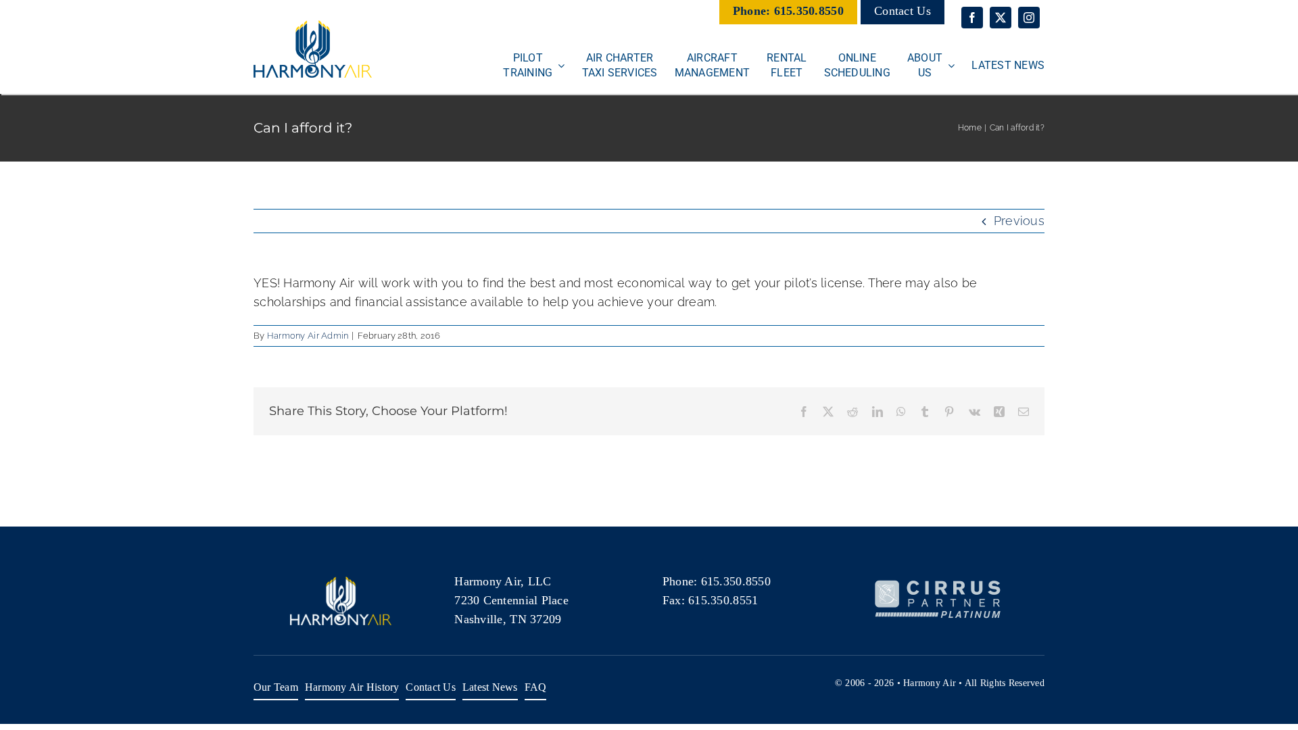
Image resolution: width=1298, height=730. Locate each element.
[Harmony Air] (313, 26)
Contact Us (902, 11)
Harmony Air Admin (308, 336)
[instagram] (1029, 17)
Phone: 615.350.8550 (788, 11)
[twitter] (1000, 17)
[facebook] (972, 17)
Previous (1019, 221)
